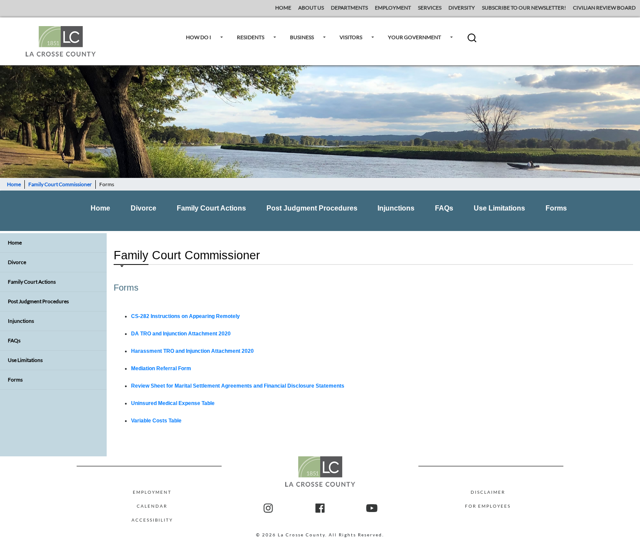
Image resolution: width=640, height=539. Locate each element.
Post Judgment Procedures (311, 208)
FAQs (444, 208)
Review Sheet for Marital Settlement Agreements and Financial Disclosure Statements (237, 386)
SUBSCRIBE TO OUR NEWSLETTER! (524, 7)
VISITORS (351, 37)
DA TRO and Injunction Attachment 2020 (181, 334)
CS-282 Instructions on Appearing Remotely (185, 316)
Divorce (143, 208)
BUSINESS (302, 37)
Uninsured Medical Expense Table (173, 403)
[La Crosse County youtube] (372, 508)
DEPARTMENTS (349, 7)
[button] (472, 41)
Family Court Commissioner (60, 184)
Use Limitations (499, 208)
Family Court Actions (211, 208)
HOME (283, 7)
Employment (152, 492)
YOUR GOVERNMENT (414, 37)
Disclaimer (488, 492)
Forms (556, 208)
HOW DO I (198, 37)
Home (14, 184)
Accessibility (152, 519)
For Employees (488, 506)
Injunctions (395, 208)
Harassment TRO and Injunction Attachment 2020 (192, 351)
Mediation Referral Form (161, 368)
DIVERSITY (461, 7)
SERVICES (429, 7)
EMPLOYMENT (393, 7)
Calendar (152, 506)
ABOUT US (311, 7)
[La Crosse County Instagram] (268, 508)
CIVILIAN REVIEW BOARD (605, 7)
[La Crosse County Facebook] (320, 508)
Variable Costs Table (156, 421)
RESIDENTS (250, 37)
